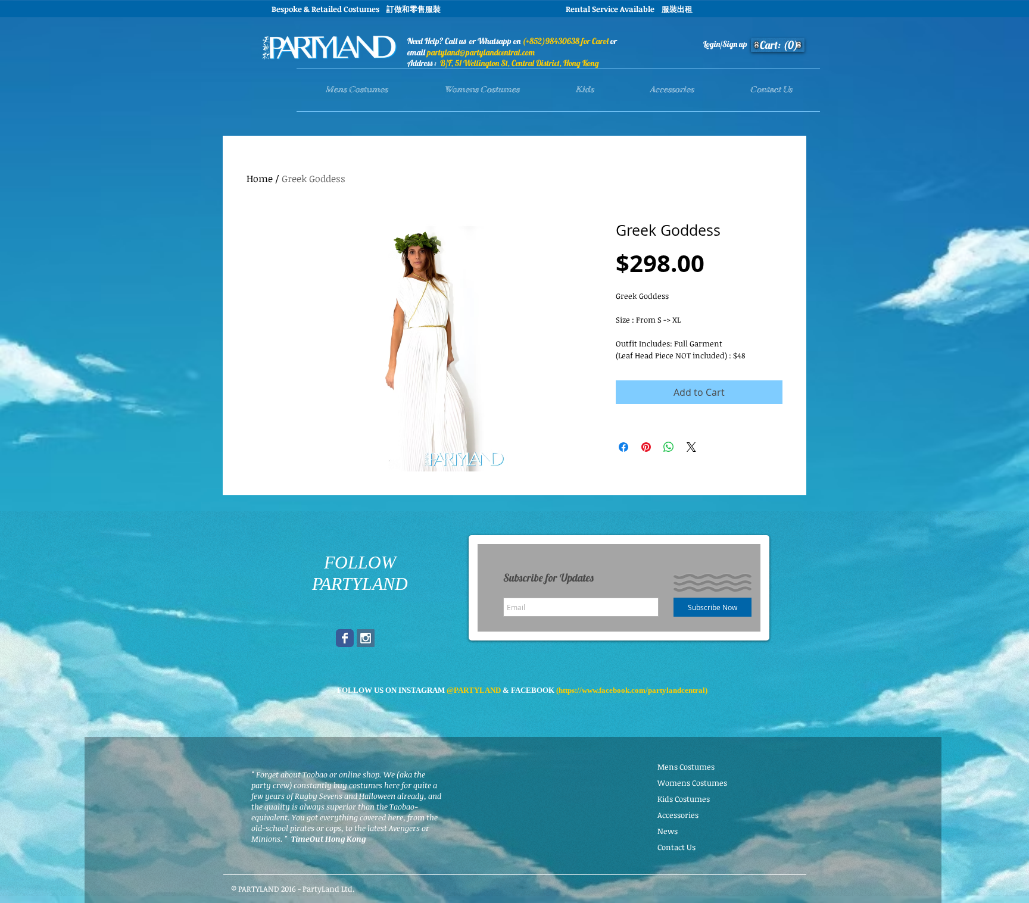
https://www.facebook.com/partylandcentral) (633, 690)
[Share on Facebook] (623, 447)
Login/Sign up (725, 44)
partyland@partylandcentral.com (481, 52)
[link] (779, 45)
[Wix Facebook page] (345, 638)
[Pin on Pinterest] (646, 447)
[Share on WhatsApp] (669, 447)
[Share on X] (691, 447)
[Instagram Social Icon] (366, 638)
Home (260, 178)
